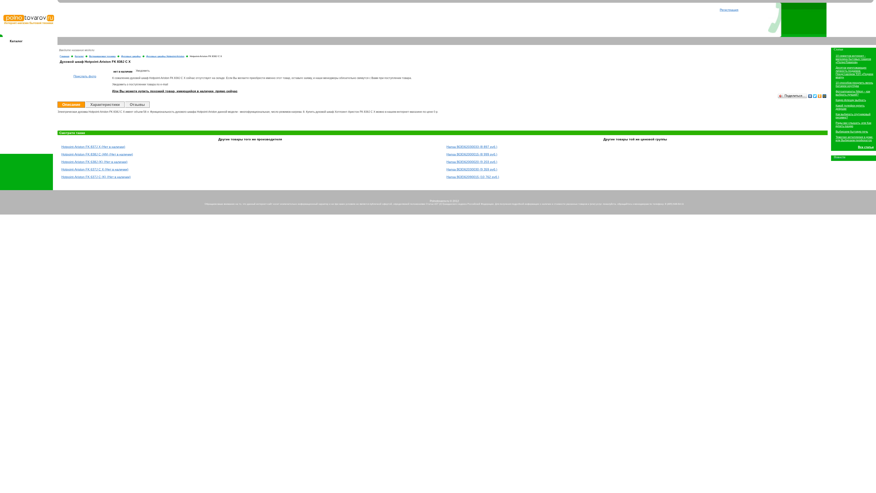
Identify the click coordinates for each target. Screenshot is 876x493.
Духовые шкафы (131, 56)
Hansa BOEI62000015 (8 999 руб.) (471, 154)
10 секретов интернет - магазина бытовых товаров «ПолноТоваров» (853, 59)
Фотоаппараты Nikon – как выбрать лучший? (853, 93)
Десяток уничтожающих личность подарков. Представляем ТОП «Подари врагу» (854, 72)
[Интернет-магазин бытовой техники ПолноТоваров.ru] (28, 24)
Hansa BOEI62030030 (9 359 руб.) (471, 169)
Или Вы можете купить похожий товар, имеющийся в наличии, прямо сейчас (174, 91)
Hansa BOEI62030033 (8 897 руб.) (471, 147)
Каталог (16, 41)
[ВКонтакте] (810, 96)
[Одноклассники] (819, 96)
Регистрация (729, 10)
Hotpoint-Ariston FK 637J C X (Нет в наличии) (94, 169)
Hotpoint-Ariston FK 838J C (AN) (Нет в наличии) (97, 154)
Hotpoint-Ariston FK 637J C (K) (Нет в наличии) (96, 177)
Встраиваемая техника (102, 56)
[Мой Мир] (824, 96)
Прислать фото (84, 76)
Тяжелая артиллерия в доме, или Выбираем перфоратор (854, 139)
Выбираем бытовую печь (852, 131)
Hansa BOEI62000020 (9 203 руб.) (471, 162)
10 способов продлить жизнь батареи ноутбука (854, 84)
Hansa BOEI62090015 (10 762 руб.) (472, 177)
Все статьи (866, 147)
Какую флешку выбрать (851, 100)
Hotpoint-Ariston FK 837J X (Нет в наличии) (93, 147)
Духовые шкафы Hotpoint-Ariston (165, 56)
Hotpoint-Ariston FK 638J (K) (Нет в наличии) (94, 162)
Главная (64, 56)
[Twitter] (815, 96)
